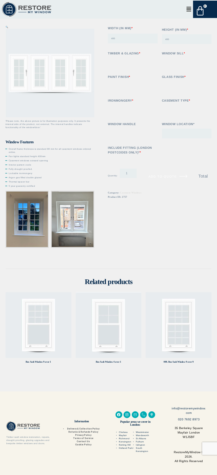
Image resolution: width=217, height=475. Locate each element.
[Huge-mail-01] (135, 414)
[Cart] (202, 9)
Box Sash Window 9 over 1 (38, 361)
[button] (189, 9)
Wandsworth (142, 435)
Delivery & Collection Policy (83, 429)
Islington (140, 445)
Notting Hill (125, 445)
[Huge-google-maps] (151, 414)
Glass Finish (174, 77)
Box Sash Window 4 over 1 (108, 361)
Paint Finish (119, 77)
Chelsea (123, 432)
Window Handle (122, 124)
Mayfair (123, 435)
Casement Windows (130, 199)
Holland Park (126, 448)
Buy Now (38, 325)
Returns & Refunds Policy (83, 432)
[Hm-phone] (143, 414)
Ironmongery (120, 100)
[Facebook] (118, 414)
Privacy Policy (83, 435)
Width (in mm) (120, 28)
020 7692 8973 (189, 419)
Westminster (142, 432)
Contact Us (83, 441)
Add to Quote (163, 176)
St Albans (141, 438)
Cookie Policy (83, 444)
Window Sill (173, 53)
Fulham (140, 441)
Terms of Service (83, 438)
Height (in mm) (175, 29)
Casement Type (176, 100)
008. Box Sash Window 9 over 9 (178, 361)
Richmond (124, 438)
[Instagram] (127, 414)
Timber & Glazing (124, 53)
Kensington (125, 441)
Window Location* (178, 124)
